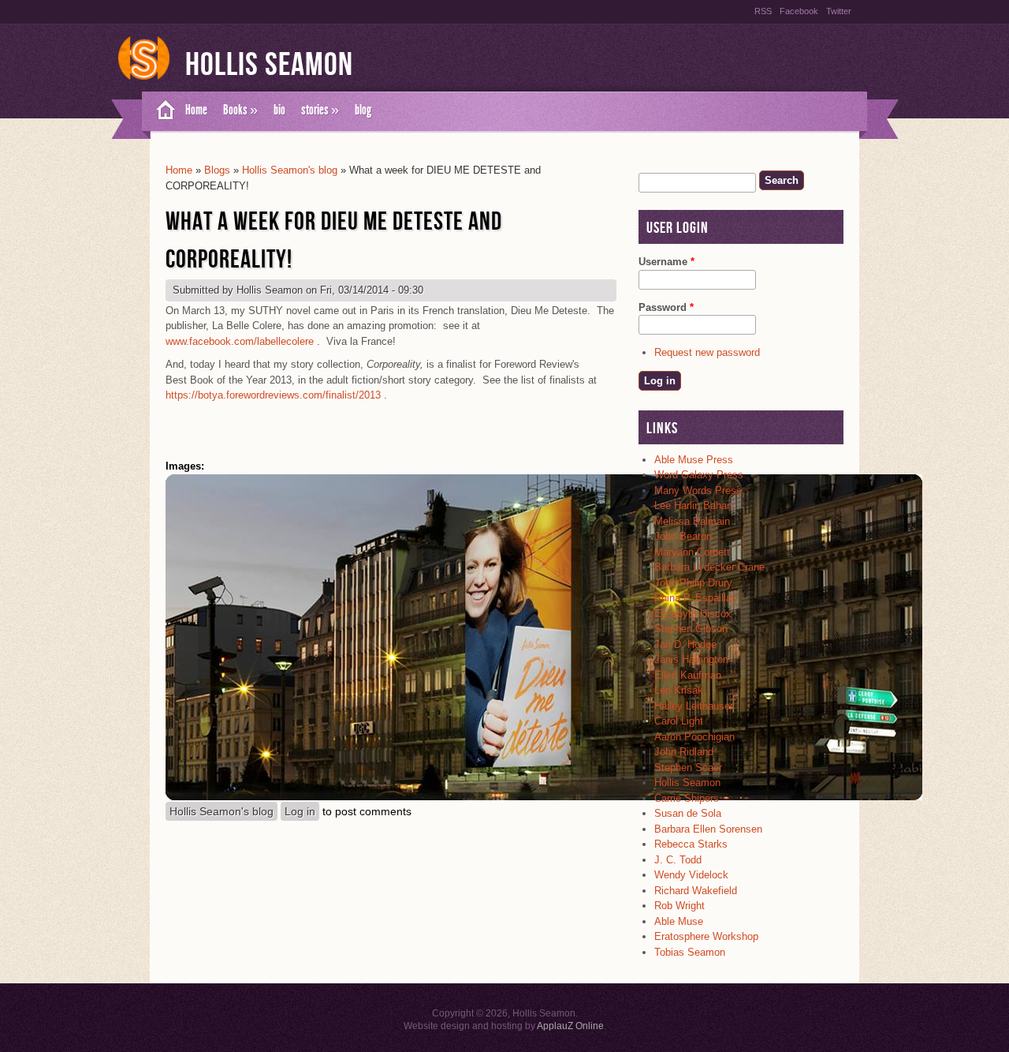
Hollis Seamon (269, 65)
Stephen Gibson (691, 629)
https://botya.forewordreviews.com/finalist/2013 (273, 395)
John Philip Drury (693, 583)
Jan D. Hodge (685, 644)
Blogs (217, 170)
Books (240, 109)
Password (666, 307)
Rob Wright (679, 906)
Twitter (838, 11)
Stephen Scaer (688, 767)
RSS (763, 11)
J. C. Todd (678, 860)
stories (320, 109)
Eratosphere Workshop (706, 936)
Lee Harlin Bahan (693, 505)
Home (196, 109)
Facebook (799, 11)
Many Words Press (698, 490)
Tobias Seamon (689, 952)
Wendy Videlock (691, 875)
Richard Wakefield (695, 891)
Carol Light (678, 721)
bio (279, 109)
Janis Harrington (691, 659)
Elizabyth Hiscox (693, 614)
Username (666, 262)
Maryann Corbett (692, 552)
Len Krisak (678, 690)
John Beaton (683, 536)
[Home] (143, 80)
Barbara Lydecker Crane (709, 567)
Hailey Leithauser (693, 706)
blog (363, 109)
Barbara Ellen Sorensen (708, 829)
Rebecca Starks (691, 844)
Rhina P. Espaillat (694, 598)
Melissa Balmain (692, 521)
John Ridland (683, 752)
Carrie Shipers (686, 798)
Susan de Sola (687, 813)
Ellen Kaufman (687, 675)
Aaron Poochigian (694, 737)
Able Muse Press (693, 460)
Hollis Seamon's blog (289, 170)
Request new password (707, 352)
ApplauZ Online (570, 1025)
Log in (300, 811)
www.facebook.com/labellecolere (240, 341)
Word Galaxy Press (698, 475)
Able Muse (678, 921)
